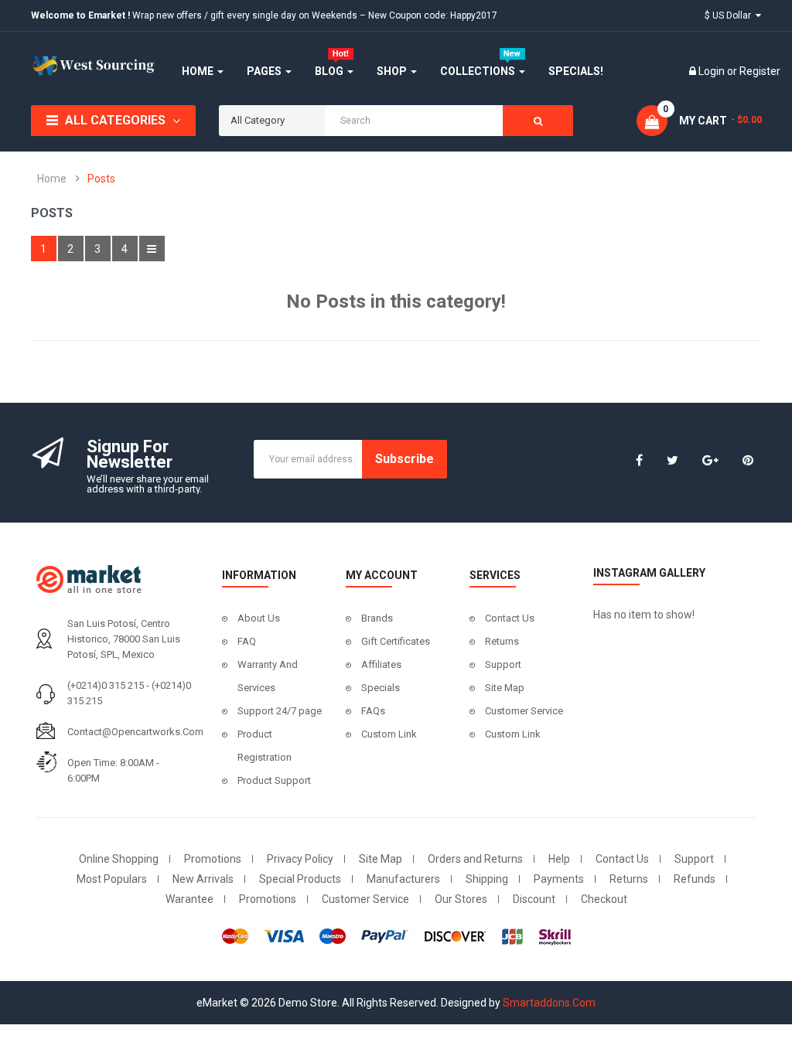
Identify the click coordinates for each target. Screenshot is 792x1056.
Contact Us (509, 618)
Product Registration (264, 745)
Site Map (504, 687)
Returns (502, 641)
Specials (380, 687)
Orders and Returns (475, 859)
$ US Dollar (730, 15)
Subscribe (404, 458)
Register (759, 71)
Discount (534, 899)
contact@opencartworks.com (135, 731)
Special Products (300, 879)
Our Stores (461, 899)
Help (559, 859)
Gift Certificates (395, 641)
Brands (377, 618)
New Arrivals (203, 879)
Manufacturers (403, 879)
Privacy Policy (300, 859)
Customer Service (524, 711)
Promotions (212, 859)
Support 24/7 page (279, 711)
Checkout (604, 899)
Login (712, 71)
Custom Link (389, 734)
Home (52, 178)
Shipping (487, 879)
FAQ (246, 641)
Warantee (189, 899)
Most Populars (112, 879)
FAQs (373, 711)
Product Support (274, 780)
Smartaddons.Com (549, 1002)
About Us (258, 618)
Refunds (694, 879)
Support (503, 664)
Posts (101, 178)
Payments (559, 879)
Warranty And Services (267, 676)
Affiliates (381, 664)
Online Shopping (119, 859)
